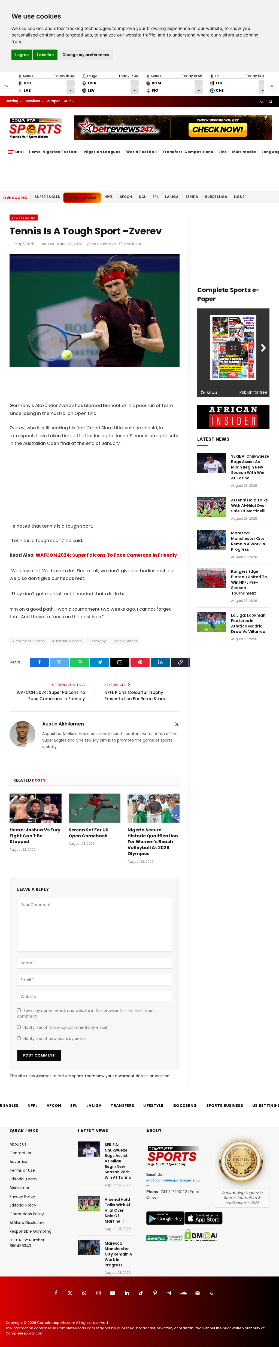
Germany (97, 641)
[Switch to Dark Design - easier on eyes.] (262, 101)
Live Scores (15, 197)
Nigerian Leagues (102, 151)
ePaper (53, 101)
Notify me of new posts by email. (54, 1038)
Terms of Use (22, 1170)
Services (33, 101)
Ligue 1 (240, 196)
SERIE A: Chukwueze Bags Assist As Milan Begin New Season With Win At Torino (250, 467)
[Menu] (16, 152)
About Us (18, 1144)
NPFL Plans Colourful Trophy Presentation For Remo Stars (134, 696)
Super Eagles (47, 196)
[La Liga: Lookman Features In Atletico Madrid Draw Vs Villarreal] (211, 622)
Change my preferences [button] (86, 54)
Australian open (67, 641)
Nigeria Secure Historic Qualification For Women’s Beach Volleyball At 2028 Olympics (153, 842)
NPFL (108, 196)
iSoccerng (184, 1105)
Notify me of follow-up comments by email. (65, 1027)
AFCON (126, 196)
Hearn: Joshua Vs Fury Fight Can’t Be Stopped (35, 836)
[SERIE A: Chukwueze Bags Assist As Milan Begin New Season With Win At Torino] (211, 463)
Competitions (198, 151)
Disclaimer (19, 1187)
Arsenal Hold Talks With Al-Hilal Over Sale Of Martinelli (249, 505)
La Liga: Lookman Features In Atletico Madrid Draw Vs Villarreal (248, 623)
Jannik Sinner (125, 641)
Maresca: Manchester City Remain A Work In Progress (248, 541)
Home (35, 151)
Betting (11, 101)
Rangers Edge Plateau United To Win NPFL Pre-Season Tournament (249, 582)
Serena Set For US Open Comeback (88, 833)
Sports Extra (23, 217)
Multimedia (244, 151)
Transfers (172, 151)
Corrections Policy (27, 1214)
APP (67, 101)
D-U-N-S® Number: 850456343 (27, 1242)
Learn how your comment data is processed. (127, 1076)
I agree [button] (22, 54)
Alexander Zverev (28, 641)
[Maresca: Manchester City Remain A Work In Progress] (211, 540)
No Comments (104, 243)
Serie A (192, 196)
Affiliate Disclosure (27, 1222)
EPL (155, 196)
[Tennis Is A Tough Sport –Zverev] (95, 366)
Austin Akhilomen (63, 724)
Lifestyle (153, 1105)
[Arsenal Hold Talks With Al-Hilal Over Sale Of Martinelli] (211, 507)
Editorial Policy (23, 1205)
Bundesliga (216, 196)
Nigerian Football (61, 151)
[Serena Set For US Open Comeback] (95, 808)
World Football (141, 151)
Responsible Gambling (30, 1231)
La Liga (171, 196)
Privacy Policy (22, 1196)
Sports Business (224, 1105)
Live (223, 151)
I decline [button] (45, 54)
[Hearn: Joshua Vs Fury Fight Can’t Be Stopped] (36, 808)
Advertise (18, 1161)
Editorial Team (23, 1179)
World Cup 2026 (82, 197)
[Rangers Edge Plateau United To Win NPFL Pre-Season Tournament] (211, 578)
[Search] (270, 101)
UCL (142, 196)
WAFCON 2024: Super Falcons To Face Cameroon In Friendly (106, 555)
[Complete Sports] (36, 128)
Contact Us (20, 1153)
